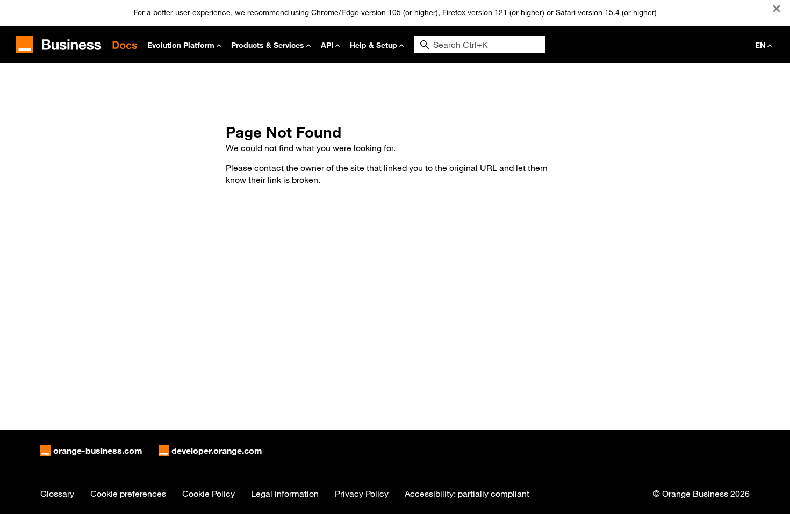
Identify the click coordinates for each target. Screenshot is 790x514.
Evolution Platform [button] (180, 44)
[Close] (776, 8)
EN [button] (760, 44)
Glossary (57, 493)
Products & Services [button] (267, 44)
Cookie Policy (208, 493)
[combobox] (479, 44)
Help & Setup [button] (373, 44)
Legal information (285, 493)
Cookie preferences (128, 493)
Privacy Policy (362, 493)
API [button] (327, 44)
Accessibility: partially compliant (467, 493)
